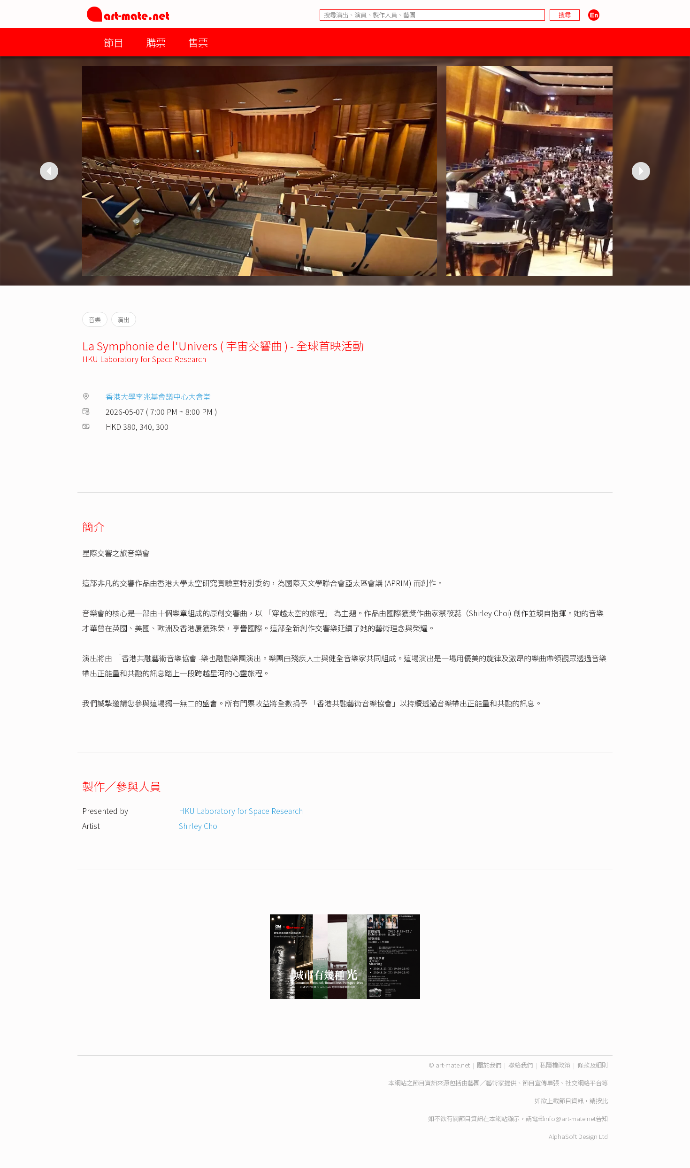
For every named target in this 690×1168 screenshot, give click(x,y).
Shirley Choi (199, 825)
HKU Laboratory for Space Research (144, 358)
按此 (602, 1100)
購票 (156, 42)
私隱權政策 (555, 1064)
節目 (113, 42)
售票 (198, 42)
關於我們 (489, 1064)
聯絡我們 (520, 1064)
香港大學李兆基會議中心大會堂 (158, 396)
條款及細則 (592, 1064)
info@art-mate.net (570, 1118)
